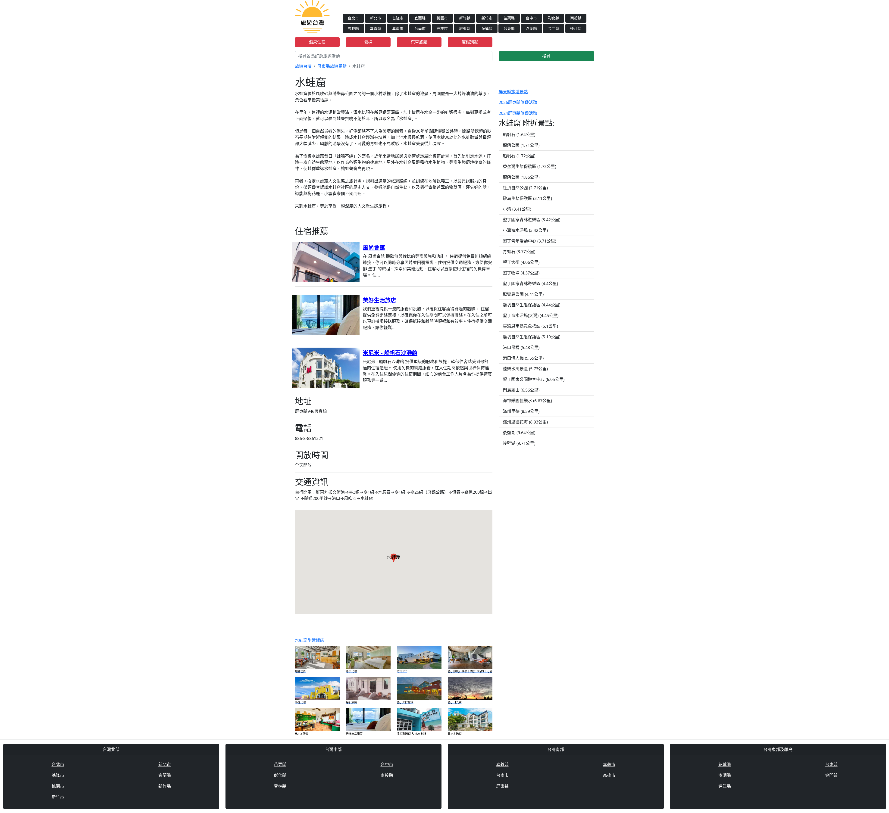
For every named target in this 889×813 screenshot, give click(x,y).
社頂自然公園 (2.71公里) (525, 187)
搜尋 (546, 56)
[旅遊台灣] (312, 16)
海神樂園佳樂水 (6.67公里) (527, 400)
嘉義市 (397, 28)
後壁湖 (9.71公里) (519, 443)
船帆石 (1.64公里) (519, 134)
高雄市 (442, 28)
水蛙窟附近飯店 (309, 640)
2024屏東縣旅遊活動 (518, 113)
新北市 (375, 18)
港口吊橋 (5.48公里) (521, 347)
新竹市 (486, 18)
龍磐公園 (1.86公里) (521, 177)
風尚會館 (374, 247)
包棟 (368, 42)
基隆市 (397, 18)
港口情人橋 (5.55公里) (523, 358)
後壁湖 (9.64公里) (519, 432)
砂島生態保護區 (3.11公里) (527, 198)
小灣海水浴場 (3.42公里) (525, 230)
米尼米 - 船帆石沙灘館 (390, 352)
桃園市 (442, 18)
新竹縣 (464, 18)
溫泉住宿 (317, 42)
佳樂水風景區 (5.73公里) (525, 368)
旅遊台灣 (303, 66)
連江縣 (575, 28)
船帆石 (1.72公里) (519, 156)
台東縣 (509, 28)
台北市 (353, 18)
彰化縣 (553, 18)
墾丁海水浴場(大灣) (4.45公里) (530, 315)
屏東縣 (464, 28)
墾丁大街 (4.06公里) (521, 262)
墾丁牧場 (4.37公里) (521, 273)
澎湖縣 (531, 28)
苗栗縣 (509, 18)
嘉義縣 (375, 28)
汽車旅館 (419, 42)
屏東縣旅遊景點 (332, 66)
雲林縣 (353, 28)
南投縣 (575, 18)
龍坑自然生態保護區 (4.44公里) (531, 305)
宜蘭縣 (420, 18)
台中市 (531, 18)
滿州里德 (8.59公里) (521, 411)
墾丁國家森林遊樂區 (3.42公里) (531, 219)
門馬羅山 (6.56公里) (521, 390)
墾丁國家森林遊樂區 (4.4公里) (530, 283)
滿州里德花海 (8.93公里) (525, 422)
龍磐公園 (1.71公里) (521, 145)
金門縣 (553, 28)
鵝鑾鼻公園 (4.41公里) (523, 294)
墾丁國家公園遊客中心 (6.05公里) (533, 379)
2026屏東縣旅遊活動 (518, 102)
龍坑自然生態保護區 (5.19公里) (531, 337)
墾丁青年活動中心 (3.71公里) (529, 241)
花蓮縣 (486, 28)
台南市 (420, 28)
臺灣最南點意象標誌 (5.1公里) (530, 326)
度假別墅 (470, 42)
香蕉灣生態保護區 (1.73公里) (529, 166)
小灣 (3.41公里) (517, 209)
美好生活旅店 (379, 300)
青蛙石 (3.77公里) (519, 251)
